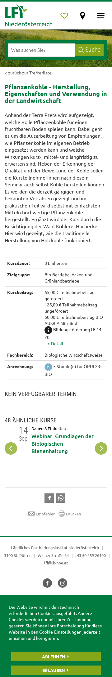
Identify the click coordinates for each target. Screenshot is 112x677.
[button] (76, 343)
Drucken (73, 513)
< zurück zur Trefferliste (28, 72)
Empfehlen (45, 513)
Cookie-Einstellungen (60, 632)
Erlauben (53, 670)
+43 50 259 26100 (90, 555)
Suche (92, 49)
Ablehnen (53, 656)
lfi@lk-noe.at (56, 562)
